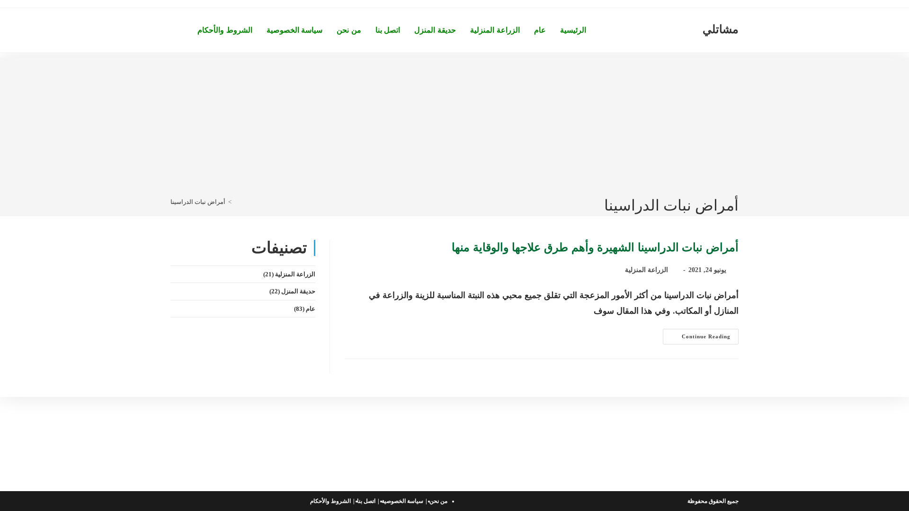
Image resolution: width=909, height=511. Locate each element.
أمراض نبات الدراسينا (197, 201)
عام (310, 308)
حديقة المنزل (298, 291)
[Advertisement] (454, 124)
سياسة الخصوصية (402, 501)
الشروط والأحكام (330, 501)
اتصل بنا (366, 501)
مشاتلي (721, 29)
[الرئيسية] (236, 201)
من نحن (438, 501)
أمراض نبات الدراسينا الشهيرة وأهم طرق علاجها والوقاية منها (595, 247)
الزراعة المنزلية (646, 269)
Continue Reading (697, 338)
